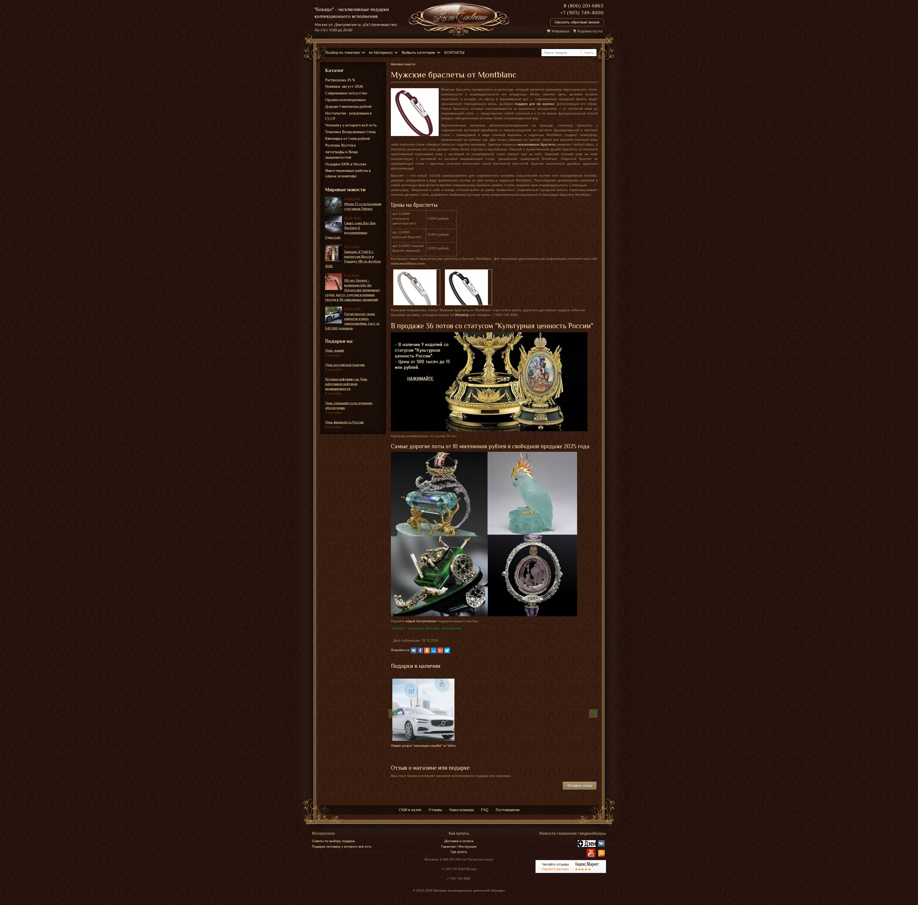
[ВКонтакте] (413, 650)
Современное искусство (346, 93)
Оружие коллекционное (345, 100)
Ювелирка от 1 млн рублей (347, 138)
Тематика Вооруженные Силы (350, 132)
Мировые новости (345, 189)
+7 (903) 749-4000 (582, 12)
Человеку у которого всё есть (351, 125)
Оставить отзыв (580, 785)
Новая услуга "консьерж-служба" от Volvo (423, 745)
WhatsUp (462, 315)
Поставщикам (507, 810)
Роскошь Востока (340, 145)
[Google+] (440, 650)
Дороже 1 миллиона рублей (348, 106)
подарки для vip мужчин (534, 104)
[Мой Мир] (434, 650)
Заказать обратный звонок (577, 22)
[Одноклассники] (427, 650)
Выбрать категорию (418, 52)
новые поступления (420, 621)
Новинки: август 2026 (344, 86)
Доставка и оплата (458, 841)
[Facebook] (420, 650)
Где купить (459, 852)
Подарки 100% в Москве (345, 164)
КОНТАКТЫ (454, 52)
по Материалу (381, 52)
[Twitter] (447, 650)
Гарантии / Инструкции (459, 846)
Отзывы (435, 810)
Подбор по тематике (342, 52)
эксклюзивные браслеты (536, 144)
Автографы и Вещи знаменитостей (341, 155)
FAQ (484, 810)
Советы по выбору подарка (333, 841)
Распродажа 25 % (340, 80)
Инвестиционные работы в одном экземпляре (348, 173)
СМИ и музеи (410, 810)
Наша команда (461, 810)
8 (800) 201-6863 (584, 5)
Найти (588, 53)
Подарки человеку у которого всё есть (342, 846)
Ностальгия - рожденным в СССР (348, 116)
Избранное (560, 31)
